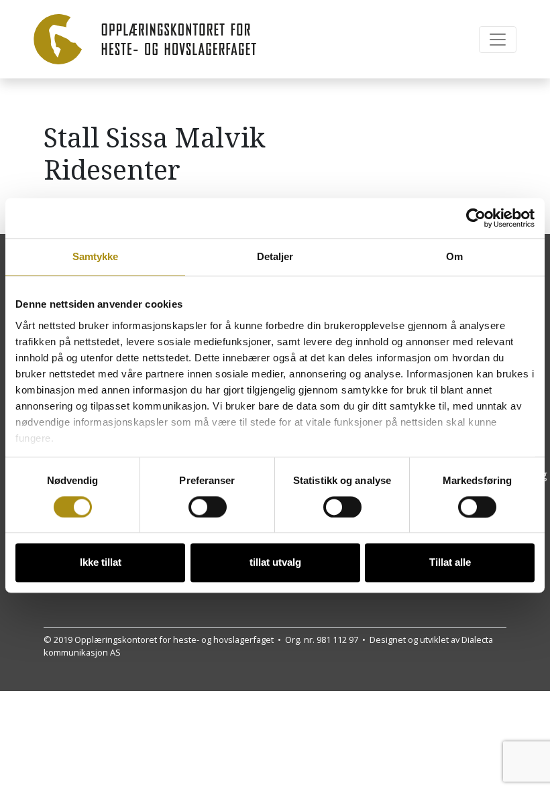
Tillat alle (450, 562)
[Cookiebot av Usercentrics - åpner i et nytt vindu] (476, 218)
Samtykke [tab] (95, 256)
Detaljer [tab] (275, 256)
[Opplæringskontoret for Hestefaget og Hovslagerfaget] (145, 39)
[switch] (207, 507)
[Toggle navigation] (497, 39)
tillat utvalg (275, 562)
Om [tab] (454, 256)
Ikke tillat (100, 562)
